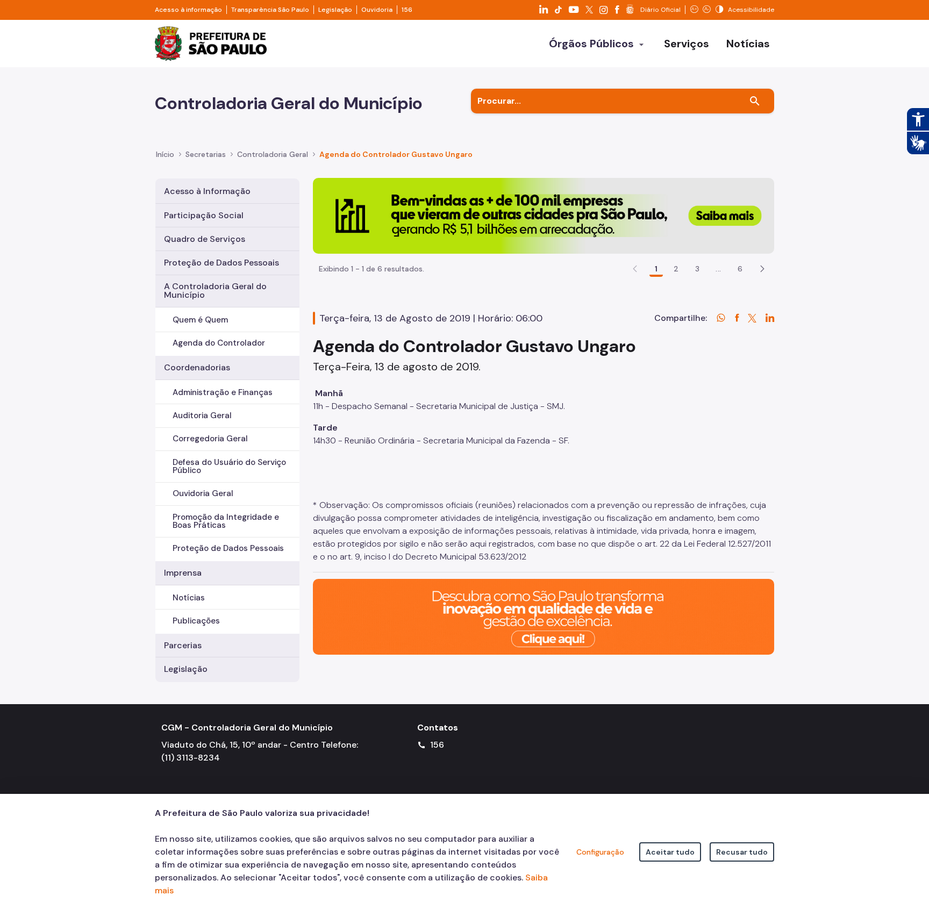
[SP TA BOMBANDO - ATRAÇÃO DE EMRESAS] (543, 215)
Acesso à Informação (207, 191)
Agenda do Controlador (219, 343)
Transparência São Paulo (270, 9)
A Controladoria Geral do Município (215, 290)
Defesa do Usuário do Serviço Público (229, 466)
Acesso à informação (188, 9)
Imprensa (183, 572)
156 (407, 9)
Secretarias (205, 154)
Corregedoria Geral (210, 438)
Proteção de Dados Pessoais (221, 262)
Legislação (335, 9)
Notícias (189, 597)
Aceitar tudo (670, 852)
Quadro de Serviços (204, 239)
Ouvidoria (376, 9)
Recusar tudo (742, 852)
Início (165, 154)
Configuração (600, 852)
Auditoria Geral (202, 415)
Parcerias (183, 645)
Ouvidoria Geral (203, 493)
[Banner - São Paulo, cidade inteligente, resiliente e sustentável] (543, 615)
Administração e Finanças (223, 392)
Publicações (196, 620)
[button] (762, 268)
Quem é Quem (200, 319)
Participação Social (204, 215)
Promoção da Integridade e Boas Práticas (226, 521)
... (718, 269)
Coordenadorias (197, 367)
